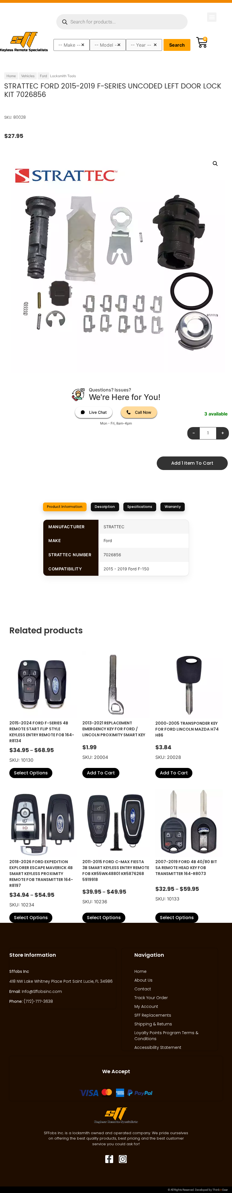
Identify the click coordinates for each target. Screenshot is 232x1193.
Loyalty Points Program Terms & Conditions (166, 1036)
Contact (142, 989)
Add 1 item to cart (192, 463)
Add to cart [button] (101, 773)
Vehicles (28, 76)
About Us (143, 980)
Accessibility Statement (157, 1047)
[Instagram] (123, 1159)
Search (177, 45)
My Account (146, 1006)
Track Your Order (151, 998)
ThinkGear (220, 1189)
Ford (43, 76)
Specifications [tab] (139, 506)
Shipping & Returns (153, 1024)
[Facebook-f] (109, 1159)
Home (11, 76)
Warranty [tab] (173, 506)
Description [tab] (105, 506)
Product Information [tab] (64, 506)
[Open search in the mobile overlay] (121, 21)
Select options (31, 773)
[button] (211, 17)
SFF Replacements (152, 1015)
